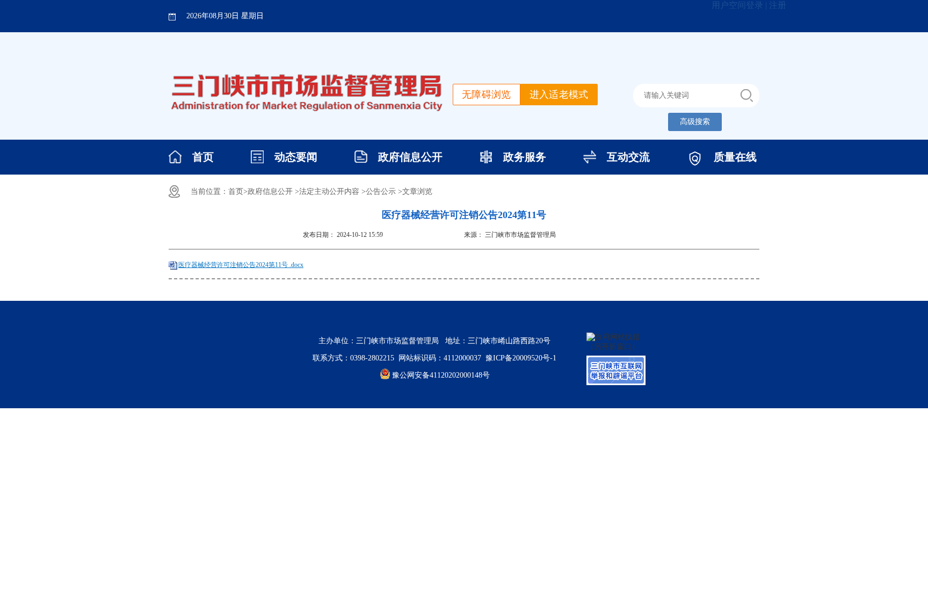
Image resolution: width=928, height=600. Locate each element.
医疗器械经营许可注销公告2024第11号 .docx (240, 265)
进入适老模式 (559, 94)
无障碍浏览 (486, 94)
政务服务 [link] (524, 157)
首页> (238, 191)
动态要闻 (295, 157)
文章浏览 (417, 191)
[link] (520, 358)
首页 (203, 157)
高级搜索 (695, 122)
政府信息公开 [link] (410, 157)
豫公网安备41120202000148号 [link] (441, 375)
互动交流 (628, 157)
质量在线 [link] (735, 157)
